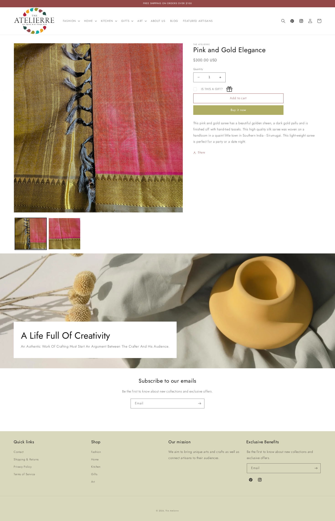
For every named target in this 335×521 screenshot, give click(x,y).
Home (95, 459)
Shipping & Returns (26, 459)
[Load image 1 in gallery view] (31, 234)
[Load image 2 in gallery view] (64, 234)
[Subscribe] (199, 403)
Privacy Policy (23, 467)
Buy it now (238, 110)
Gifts (94, 474)
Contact (19, 452)
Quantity (198, 69)
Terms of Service (24, 474)
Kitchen (95, 467)
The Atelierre (172, 510)
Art (93, 482)
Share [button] (201, 152)
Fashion (96, 452)
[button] (71, 21)
